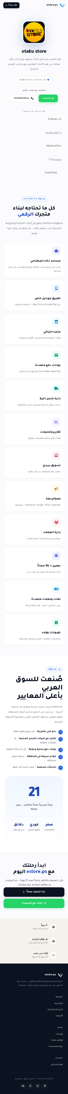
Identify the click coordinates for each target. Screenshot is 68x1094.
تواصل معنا (57, 1040)
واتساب (46, 98)
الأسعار (59, 1016)
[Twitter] (30, 1086)
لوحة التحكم (57, 1065)
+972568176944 (22, 98)
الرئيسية (58, 1003)
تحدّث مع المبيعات (32, 903)
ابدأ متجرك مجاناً (36, 892)
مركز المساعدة (56, 1046)
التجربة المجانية (55, 1010)
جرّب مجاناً (12, 5)
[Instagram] (37, 1086)
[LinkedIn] (23, 1086)
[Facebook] (45, 1086)
